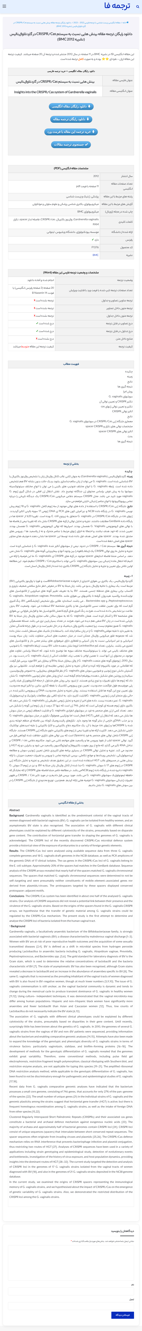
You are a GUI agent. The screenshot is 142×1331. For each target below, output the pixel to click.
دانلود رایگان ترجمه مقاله (69, 119)
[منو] (4, 8)
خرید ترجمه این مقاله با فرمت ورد (69, 132)
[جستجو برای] (137, 8)
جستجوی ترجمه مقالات (69, 144)
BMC (96, 255)
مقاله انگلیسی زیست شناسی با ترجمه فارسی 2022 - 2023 (96, 23)
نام (132, 1285)
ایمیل (131, 1299)
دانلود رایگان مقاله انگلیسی (69, 106)
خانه (124, 23)
